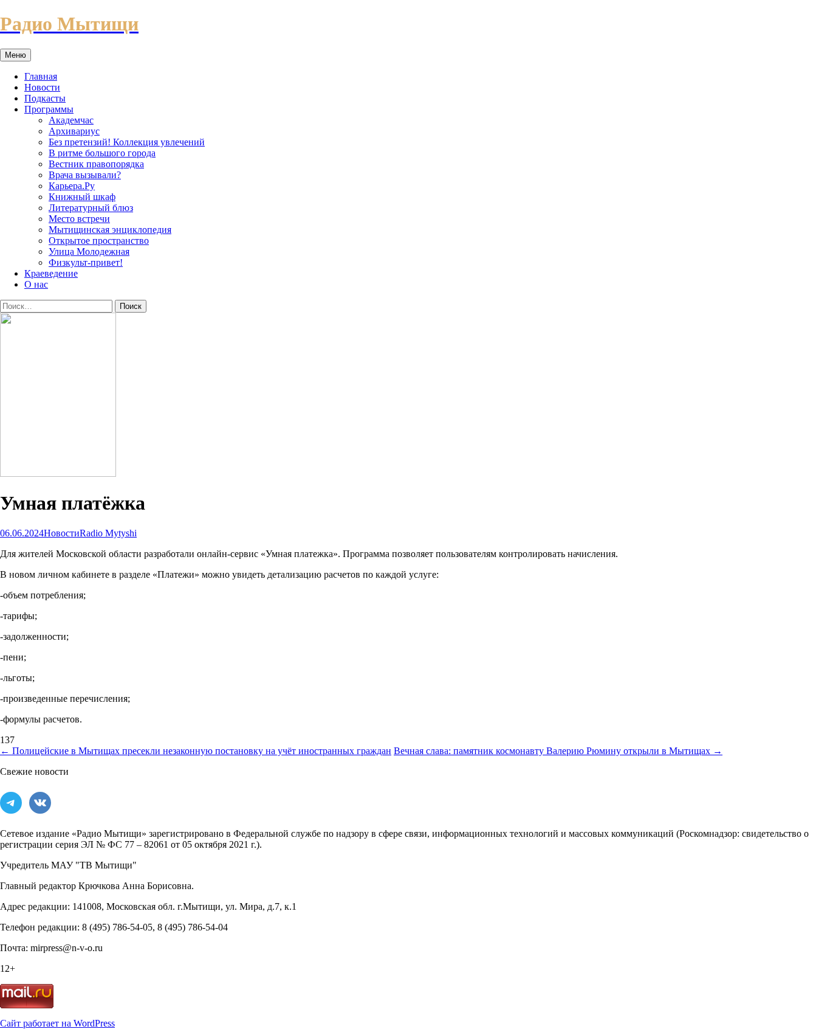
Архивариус (74, 131)
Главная (40, 76)
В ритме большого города (102, 153)
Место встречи (79, 218)
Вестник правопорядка (96, 164)
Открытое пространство (99, 240)
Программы (49, 109)
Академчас (71, 120)
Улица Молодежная (89, 251)
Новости (42, 87)
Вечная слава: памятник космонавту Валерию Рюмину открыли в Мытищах (558, 751)
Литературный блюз (91, 208)
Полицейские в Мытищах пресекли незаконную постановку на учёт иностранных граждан (195, 751)
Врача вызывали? (85, 175)
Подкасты (45, 98)
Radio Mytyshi (108, 533)
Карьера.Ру (72, 186)
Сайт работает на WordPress (57, 1023)
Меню (15, 55)
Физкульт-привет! (86, 262)
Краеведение (51, 273)
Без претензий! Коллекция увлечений (127, 142)
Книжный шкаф (82, 197)
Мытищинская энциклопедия (110, 229)
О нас (36, 284)
